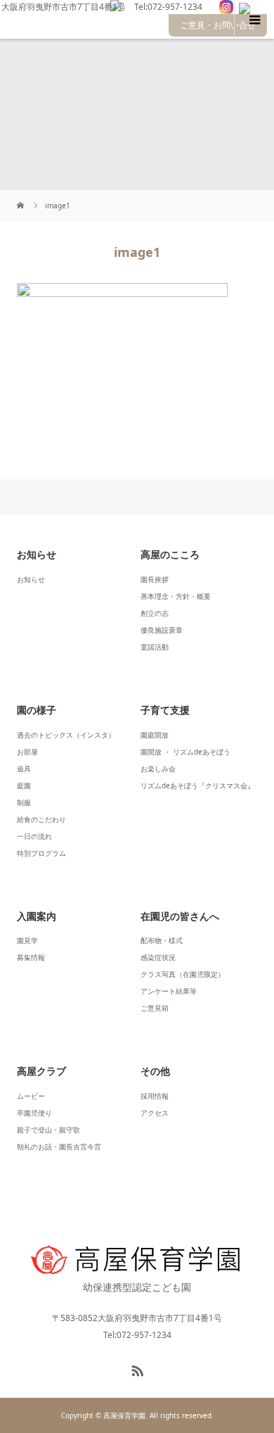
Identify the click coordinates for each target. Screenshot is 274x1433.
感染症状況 (158, 957)
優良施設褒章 (162, 630)
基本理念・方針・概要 (176, 596)
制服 (24, 802)
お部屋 (27, 752)
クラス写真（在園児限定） (183, 974)
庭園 (24, 785)
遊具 (24, 769)
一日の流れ (34, 836)
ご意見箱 (155, 1008)
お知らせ (31, 579)
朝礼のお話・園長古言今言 (59, 1146)
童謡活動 (155, 647)
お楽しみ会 (158, 769)
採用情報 (155, 1096)
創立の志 (155, 613)
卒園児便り (34, 1113)
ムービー (31, 1096)
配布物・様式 (162, 940)
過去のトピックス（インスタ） (66, 735)
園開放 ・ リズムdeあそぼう (185, 752)
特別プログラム (41, 853)
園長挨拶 (155, 579)
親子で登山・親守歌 (48, 1130)
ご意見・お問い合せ (218, 25)
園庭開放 (155, 735)
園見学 (27, 940)
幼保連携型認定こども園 (137, 1287)
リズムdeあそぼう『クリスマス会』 (197, 785)
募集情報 (31, 957)
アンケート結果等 (169, 991)
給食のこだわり (41, 819)
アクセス (155, 1113)
